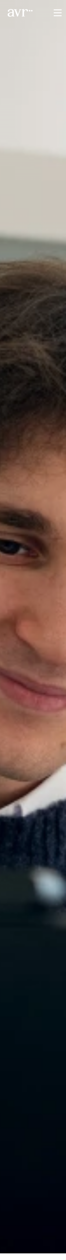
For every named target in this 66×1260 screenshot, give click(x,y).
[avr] (21, 13)
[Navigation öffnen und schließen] (58, 13)
